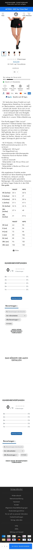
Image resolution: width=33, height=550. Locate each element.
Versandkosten (21, 64)
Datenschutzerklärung (16, 499)
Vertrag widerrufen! (16, 489)
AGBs (16, 529)
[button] (16, 277)
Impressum (16, 502)
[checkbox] (9, 323)
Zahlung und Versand (16, 532)
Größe (16, 68)
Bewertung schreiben (16, 298)
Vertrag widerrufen (16, 520)
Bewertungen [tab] (12, 305)
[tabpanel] (16, 331)
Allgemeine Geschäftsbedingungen (16, 508)
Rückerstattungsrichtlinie (16, 511)
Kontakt (16, 505)
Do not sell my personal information (16, 514)
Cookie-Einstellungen (16, 517)
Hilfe (16, 526)
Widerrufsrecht (16, 496)
